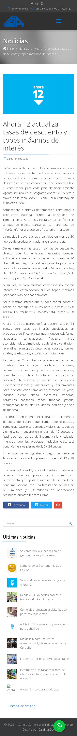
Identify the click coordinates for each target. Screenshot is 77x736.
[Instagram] (37, 3)
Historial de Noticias (22, 706)
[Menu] (59, 21)
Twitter (43, 505)
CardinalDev (46, 729)
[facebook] (32, 3)
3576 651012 (19, 8)
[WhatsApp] (42, 3)
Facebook (18, 505)
